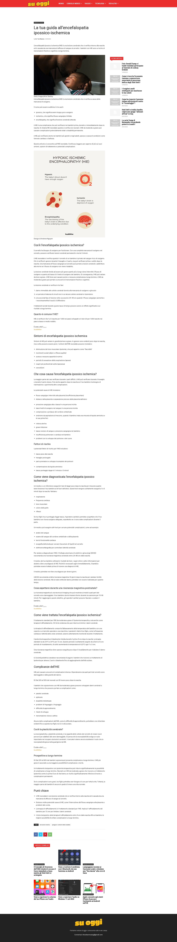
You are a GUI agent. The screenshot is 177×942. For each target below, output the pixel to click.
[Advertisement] (71, 11)
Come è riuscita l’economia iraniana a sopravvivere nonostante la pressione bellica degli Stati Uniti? (132, 79)
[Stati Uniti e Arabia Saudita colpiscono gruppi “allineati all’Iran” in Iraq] (115, 112)
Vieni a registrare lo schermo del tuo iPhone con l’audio (45, 898)
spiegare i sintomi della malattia (61, 824)
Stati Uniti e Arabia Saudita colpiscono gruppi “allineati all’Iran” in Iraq (132, 112)
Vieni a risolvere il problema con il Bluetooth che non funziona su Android (69, 869)
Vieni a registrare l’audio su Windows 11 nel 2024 (68, 898)
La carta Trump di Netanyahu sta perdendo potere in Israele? (131, 122)
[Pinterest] (45, 834)
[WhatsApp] (50, 834)
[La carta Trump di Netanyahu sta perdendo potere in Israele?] (115, 122)
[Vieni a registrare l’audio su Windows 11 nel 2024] (69, 887)
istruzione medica (45, 824)
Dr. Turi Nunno (39, 39)
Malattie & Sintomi (38, 22)
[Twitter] (41, 834)
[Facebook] (36, 834)
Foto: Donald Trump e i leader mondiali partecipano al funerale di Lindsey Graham (132, 67)
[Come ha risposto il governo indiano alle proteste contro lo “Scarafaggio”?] (115, 101)
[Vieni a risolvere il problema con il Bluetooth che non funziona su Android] (69, 857)
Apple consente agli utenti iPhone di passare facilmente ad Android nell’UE (93, 900)
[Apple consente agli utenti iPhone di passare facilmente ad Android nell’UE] (94, 887)
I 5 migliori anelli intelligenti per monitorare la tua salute (132, 91)
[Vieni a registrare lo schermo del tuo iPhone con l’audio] (45, 887)
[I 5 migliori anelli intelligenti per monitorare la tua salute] (115, 91)
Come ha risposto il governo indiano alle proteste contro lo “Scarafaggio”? (132, 101)
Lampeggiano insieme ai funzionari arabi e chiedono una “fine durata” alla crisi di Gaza (94, 870)
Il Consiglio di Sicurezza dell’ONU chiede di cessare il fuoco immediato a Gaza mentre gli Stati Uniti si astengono (45, 871)
